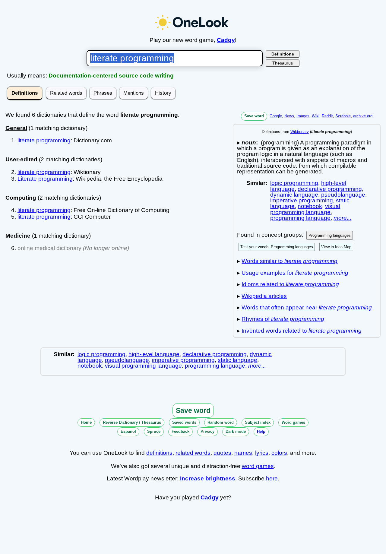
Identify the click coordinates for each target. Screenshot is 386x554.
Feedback (180, 431)
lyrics (261, 453)
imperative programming (301, 200)
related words (193, 453)
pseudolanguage (343, 195)
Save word (254, 116)
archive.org (362, 116)
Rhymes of (283, 319)
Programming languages (329, 235)
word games (258, 466)
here (272, 478)
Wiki (315, 116)
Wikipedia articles (264, 296)
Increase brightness (207, 478)
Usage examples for (295, 273)
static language (237, 360)
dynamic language (294, 195)
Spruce (153, 431)
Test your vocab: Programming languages (276, 247)
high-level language (153, 354)
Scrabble (343, 116)
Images (302, 116)
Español (128, 431)
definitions (159, 453)
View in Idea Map (336, 247)
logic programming (294, 183)
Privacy (207, 431)
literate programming (44, 140)
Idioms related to (290, 284)
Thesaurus (282, 63)
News (289, 116)
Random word (220, 422)
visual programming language (305, 209)
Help (261, 431)
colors (279, 453)
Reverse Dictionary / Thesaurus (132, 422)
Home (86, 422)
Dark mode (236, 431)
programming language (300, 218)
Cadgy (226, 40)
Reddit (327, 116)
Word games (293, 422)
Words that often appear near (307, 307)
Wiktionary (299, 131)
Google (276, 116)
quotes (222, 453)
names (243, 453)
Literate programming (45, 179)
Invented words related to (302, 331)
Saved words (184, 422)
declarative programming (330, 189)
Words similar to (289, 261)
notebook (310, 206)
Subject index (258, 422)
